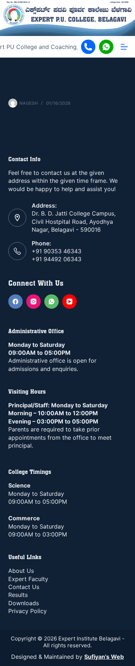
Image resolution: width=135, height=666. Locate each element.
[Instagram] (33, 301)
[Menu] (124, 47)
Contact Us (23, 586)
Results (18, 594)
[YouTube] (69, 301)
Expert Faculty (28, 579)
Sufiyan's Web (104, 656)
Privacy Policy (27, 611)
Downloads (23, 603)
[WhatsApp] (51, 301)
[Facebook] (15, 301)
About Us (21, 570)
